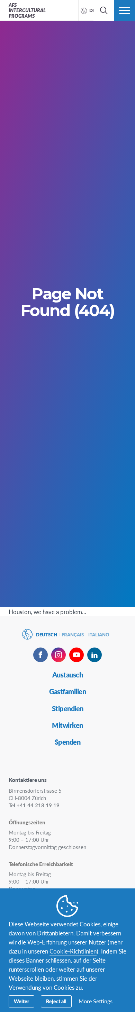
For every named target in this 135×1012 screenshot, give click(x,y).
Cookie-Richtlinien (73, 951)
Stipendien (67, 708)
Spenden (68, 742)
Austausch (67, 675)
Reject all (56, 1001)
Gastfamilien (67, 691)
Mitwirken (67, 725)
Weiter (21, 1001)
